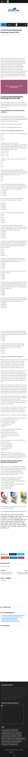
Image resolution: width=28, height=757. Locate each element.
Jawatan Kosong (6, 735)
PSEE (13, 738)
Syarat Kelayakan (17, 741)
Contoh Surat (14, 730)
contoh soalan (6, 74)
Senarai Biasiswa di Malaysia (9, 620)
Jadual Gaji (18, 733)
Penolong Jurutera (17, 34)
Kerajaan (14, 735)
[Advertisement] (14, 47)
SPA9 (3, 741)
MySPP (19, 735)
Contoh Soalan (5, 730)
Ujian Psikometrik (13, 744)
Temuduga (4, 744)
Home (3, 24)
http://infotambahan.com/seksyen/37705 (14, 511)
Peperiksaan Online (20, 738)
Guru (12, 733)
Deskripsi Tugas (5, 733)
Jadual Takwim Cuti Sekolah (9, 618)
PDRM (9, 738)
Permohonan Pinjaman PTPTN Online (11, 617)
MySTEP (4, 738)
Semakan (8, 741)
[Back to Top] (14, 755)
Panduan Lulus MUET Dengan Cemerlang (12, 615)
